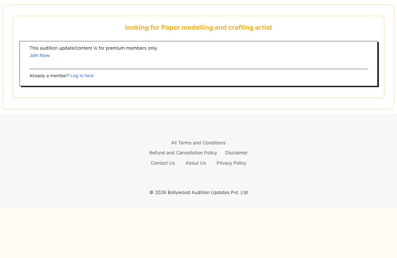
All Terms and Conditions (198, 142)
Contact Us (163, 163)
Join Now (39, 55)
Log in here (81, 75)
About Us (196, 163)
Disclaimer (236, 152)
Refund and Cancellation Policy (183, 152)
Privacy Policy (231, 163)
